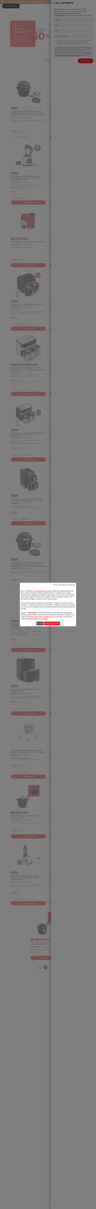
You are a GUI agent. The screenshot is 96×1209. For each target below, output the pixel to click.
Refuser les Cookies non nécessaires (64, 584)
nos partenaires (39, 591)
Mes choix (40, 623)
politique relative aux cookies (38, 619)
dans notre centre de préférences (41, 617)
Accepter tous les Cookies (52, 623)
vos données (33, 595)
